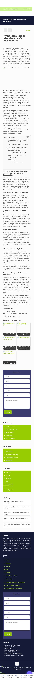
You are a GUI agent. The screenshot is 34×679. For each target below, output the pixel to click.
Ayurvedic (8, 472)
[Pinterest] (20, 672)
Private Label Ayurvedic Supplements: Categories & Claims (17, 524)
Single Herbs (9, 435)
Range (10, 677)
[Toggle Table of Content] (27, 137)
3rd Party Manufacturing (12, 454)
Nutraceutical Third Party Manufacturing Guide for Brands (16, 507)
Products (8, 566)
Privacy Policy (9, 579)
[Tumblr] (23, 672)
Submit (8, 412)
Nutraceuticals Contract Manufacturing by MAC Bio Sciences (17, 513)
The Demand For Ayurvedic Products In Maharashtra (18, 156)
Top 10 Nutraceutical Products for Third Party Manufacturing (15, 502)
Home (7, 560)
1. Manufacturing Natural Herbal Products (19, 144)
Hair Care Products (10, 426)
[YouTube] (16, 672)
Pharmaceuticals (10, 432)
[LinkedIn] (18, 672)
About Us (8, 563)
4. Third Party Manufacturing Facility (19, 152)
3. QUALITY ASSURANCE (15, 150)
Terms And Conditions (11, 576)
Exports (8, 475)
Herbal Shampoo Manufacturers (14, 588)
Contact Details (13, 159)
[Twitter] (13, 672)
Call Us (17, 677)
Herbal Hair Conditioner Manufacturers (15, 582)
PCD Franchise (9, 451)
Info (7, 481)
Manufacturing (9, 484)
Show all (28, 30)
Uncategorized (9, 490)
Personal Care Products (11, 429)
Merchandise (9, 460)
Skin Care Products (10, 438)
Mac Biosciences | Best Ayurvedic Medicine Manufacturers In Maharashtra (18, 141)
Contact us (8, 572)
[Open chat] (29, 673)
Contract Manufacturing (12, 457)
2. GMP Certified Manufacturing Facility (17, 147)
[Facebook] (11, 672)
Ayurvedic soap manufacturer (13, 585)
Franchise (8, 478)
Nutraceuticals (9, 487)
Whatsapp (23, 677)
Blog (7, 569)
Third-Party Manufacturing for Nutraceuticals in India (15, 519)
